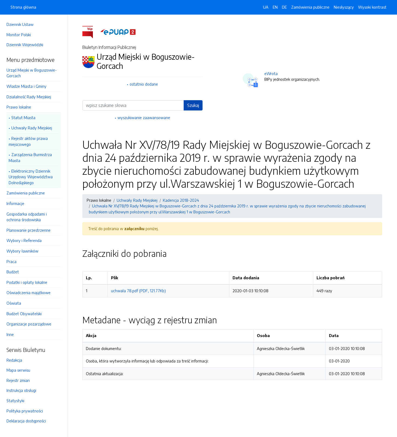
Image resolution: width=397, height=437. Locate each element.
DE (284, 7)
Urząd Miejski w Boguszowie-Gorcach (31, 73)
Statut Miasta (23, 117)
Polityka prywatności (24, 410)
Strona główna (23, 7)
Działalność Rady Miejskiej (28, 96)
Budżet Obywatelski (24, 313)
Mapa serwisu (18, 370)
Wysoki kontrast (372, 7)
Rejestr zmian (18, 380)
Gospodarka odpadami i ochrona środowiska (26, 216)
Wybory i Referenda (24, 240)
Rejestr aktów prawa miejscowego (28, 141)
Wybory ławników (22, 250)
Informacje (15, 203)
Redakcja (14, 360)
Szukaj (193, 105)
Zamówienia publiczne (25, 192)
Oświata (13, 303)
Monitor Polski (18, 34)
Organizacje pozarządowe (28, 323)
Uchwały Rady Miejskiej (31, 127)
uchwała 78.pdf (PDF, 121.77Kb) (138, 290)
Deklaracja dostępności (26, 420)
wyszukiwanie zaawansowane (143, 117)
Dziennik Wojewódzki (24, 44)
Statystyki (15, 400)
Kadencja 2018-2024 (181, 200)
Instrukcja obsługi (21, 390)
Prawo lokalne (18, 107)
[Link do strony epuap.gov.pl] (118, 31)
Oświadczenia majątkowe (28, 292)
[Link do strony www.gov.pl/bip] (90, 31)
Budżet (12, 271)
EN (275, 7)
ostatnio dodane (144, 84)
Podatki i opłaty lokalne (26, 282)
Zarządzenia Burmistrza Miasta (30, 157)
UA (265, 7)
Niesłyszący (344, 7)
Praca (11, 261)
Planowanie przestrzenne (28, 230)
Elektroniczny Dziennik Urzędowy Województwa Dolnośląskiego (31, 177)
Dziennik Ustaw (19, 24)
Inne (10, 334)
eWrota (271, 73)
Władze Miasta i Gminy (26, 86)
